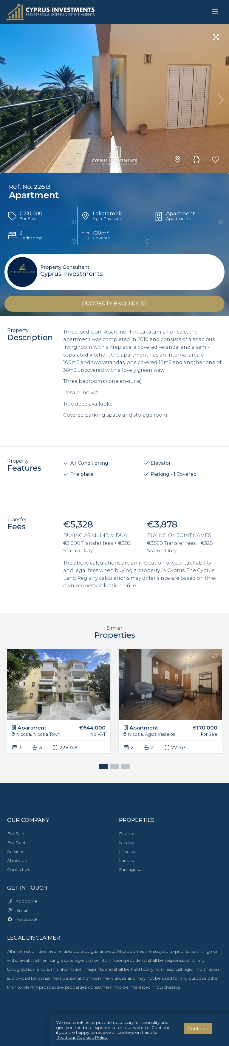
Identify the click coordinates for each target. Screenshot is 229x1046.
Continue (198, 1028)
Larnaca (127, 860)
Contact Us (18, 869)
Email (20, 910)
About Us (17, 860)
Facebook (25, 919)
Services (15, 851)
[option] (58, 705)
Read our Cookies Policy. (82, 1037)
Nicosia (126, 842)
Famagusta (131, 869)
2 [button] (113, 767)
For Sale (15, 833)
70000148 (25, 901)
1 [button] (102, 767)
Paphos (127, 833)
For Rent (16, 842)
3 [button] (124, 767)
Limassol (128, 851)
